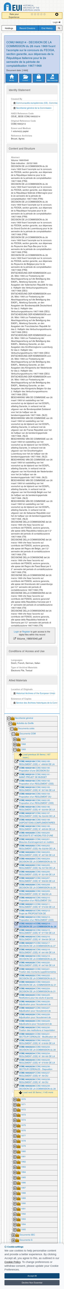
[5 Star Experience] (44, 14)
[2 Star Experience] (35, 14)
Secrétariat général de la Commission (33, 107)
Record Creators (27, 28)
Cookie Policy (12, 1262)
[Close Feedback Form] (56, 14)
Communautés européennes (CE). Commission (38, 102)
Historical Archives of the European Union (35, 693)
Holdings (9, 28)
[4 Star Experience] (41, 14)
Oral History (47, 28)
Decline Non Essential (32, 1282)
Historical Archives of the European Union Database (30, 7)
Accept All (32, 1276)
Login (56, 22)
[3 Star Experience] (38, 14)
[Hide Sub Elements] (9, 719)
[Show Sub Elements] (15, 739)
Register (26, 631)
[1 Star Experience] (32, 14)
